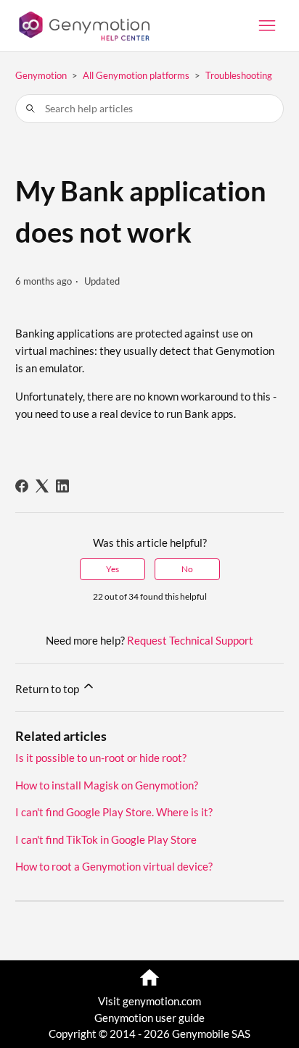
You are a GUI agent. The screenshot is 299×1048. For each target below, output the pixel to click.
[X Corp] (42, 485)
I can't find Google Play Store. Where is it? (114, 811)
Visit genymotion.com (149, 1000)
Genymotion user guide (149, 1017)
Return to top (48, 688)
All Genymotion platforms (136, 75)
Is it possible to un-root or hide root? (101, 757)
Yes (112, 568)
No (187, 568)
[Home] (82, 26)
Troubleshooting (238, 75)
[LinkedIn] (62, 485)
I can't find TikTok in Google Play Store (106, 839)
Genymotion (41, 75)
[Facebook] (21, 485)
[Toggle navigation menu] (267, 26)
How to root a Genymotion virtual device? (114, 866)
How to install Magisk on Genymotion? (106, 785)
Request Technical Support (190, 640)
